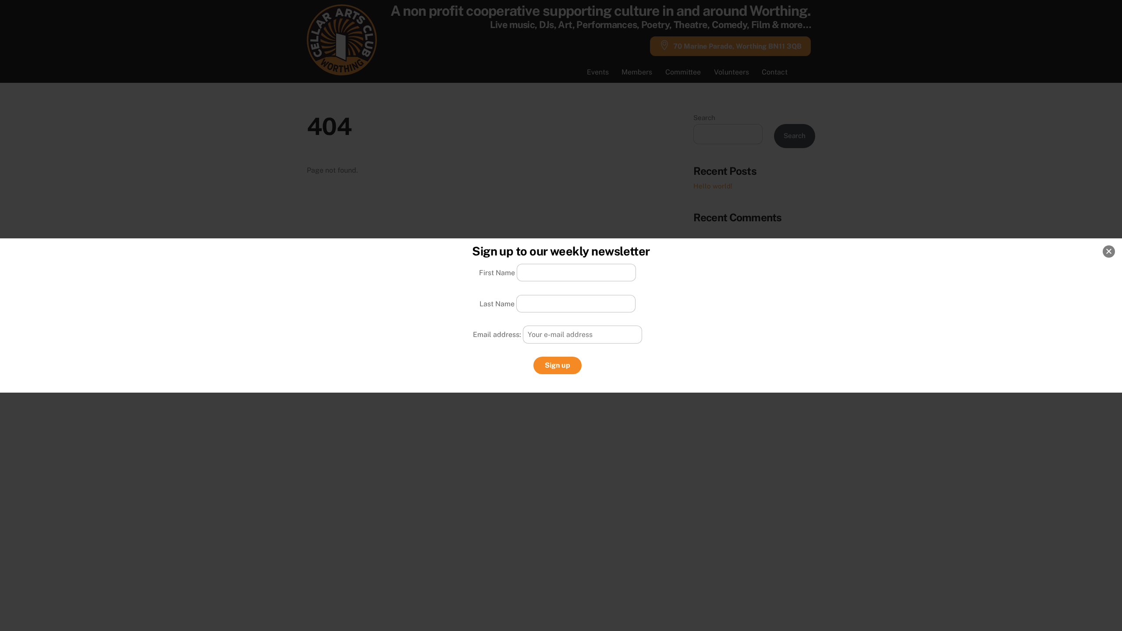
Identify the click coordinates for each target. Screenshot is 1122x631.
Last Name (497, 303)
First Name (497, 273)
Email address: (498, 334)
